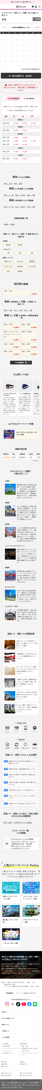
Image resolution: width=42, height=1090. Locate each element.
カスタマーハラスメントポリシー (30, 1054)
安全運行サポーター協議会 (23, 822)
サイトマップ (7, 1051)
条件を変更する (21, 75)
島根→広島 (6, 151)
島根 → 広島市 (20, 195)
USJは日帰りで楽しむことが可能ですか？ (22, 790)
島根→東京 (6, 123)
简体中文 (24, 1064)
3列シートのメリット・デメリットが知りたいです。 (22, 797)
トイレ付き (32, 266)
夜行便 (20, 245)
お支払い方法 (21, 723)
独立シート (8, 261)
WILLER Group (7, 1073)
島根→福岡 (6, 158)
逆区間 (38, 19)
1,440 (16, 151)
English (5, 1062)
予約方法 (22, 739)
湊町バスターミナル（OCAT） (21, 846)
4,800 (16, 137)
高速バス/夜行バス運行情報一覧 (21, 2)
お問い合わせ (26, 1051)
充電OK (20, 271)
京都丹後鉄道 (7, 1075)
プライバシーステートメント (11, 1048)
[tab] (13, 99)
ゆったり (20, 261)
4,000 (16, 141)
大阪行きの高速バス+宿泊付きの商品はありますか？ (22, 776)
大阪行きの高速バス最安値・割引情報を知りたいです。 (23, 783)
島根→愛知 (6, 130)
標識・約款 (25, 1046)
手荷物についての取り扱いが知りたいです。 (23, 803)
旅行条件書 (6, 1046)
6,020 (25, 123)
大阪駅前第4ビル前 (17, 843)
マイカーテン (8, 266)
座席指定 (32, 261)
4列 (32, 253)
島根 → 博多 (31, 195)
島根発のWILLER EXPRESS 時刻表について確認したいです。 (22, 762)
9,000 (16, 130)
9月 (37, 27)
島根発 (6, 224)
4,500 (16, 144)
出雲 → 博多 (31, 207)
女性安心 (20, 266)
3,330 (25, 141)
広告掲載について (8, 1053)
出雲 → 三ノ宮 (9, 207)
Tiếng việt (5, 1066)
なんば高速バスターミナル (20, 848)
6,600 (16, 159)
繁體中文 (5, 1064)
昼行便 (8, 245)
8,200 (25, 159)
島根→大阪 (6, 141)
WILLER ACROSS (27, 1075)
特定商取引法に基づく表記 (29, 1048)
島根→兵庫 (6, 144)
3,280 (34, 141)
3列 (20, 253)
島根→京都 (6, 137)
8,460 (16, 123)
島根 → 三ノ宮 (9, 195)
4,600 (25, 137)
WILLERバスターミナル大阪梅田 (22, 839)
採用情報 (24, 1044)
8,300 (25, 130)
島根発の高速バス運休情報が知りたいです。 (23, 769)
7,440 (34, 123)
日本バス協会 (7, 822)
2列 (8, 253)
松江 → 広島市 (20, 207)
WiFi (8, 271)
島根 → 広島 (8, 184)
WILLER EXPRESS (27, 1073)
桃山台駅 (29, 843)
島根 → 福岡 (18, 184)
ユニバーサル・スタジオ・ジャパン (23, 841)
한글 (23, 1062)
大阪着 (12, 224)
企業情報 (5, 1044)
